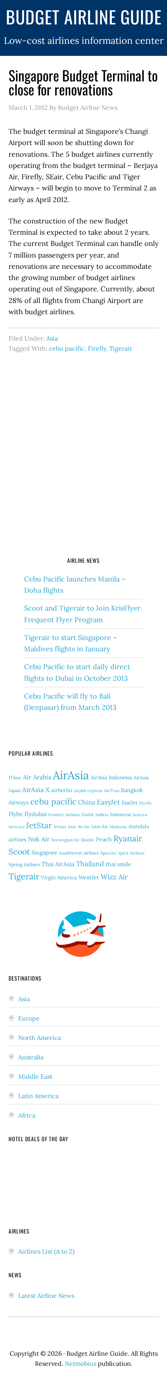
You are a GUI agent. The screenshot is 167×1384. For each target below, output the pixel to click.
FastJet (129, 802)
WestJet (88, 877)
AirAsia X (36, 789)
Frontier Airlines (64, 814)
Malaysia (118, 826)
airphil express (88, 790)
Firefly (97, 348)
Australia (30, 1057)
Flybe (16, 814)
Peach (104, 839)
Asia (52, 338)
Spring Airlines (24, 864)
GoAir (88, 814)
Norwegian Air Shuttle (72, 840)
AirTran (111, 790)
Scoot (19, 851)
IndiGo (102, 814)
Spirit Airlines (131, 853)
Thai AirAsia (58, 864)
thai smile (118, 864)
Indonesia (120, 814)
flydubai (35, 814)
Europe (29, 1018)
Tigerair (120, 348)
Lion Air (99, 826)
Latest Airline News (46, 1295)
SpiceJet (109, 853)
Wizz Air (114, 876)
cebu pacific (67, 348)
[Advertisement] (83, 458)
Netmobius (80, 1363)
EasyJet (108, 802)
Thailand (90, 863)
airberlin (61, 790)
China (86, 802)
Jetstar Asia (65, 826)
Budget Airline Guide (84, 16)
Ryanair (127, 838)
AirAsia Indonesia (111, 777)
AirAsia (71, 775)
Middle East (35, 1076)
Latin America (38, 1096)
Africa (26, 1115)
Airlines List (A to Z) (46, 1251)
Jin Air (84, 826)
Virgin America (59, 877)
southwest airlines (79, 853)
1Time (15, 777)
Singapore (44, 852)
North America (39, 1037)
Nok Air (39, 839)
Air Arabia (37, 777)
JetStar (39, 825)
